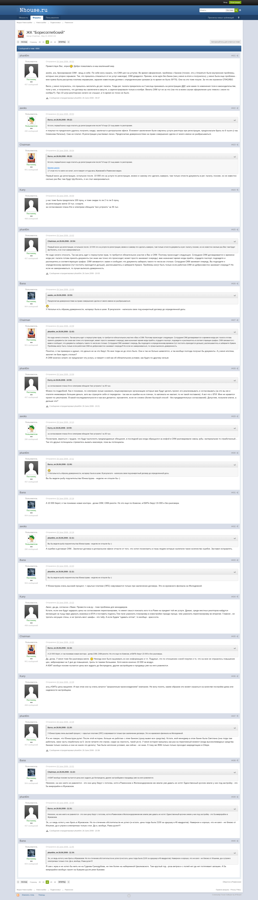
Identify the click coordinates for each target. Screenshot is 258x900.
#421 (233, 56)
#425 (233, 230)
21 (43, 42)
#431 (233, 493)
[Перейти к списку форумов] (43, 10)
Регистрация (235, 2)
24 (55, 42)
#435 (233, 636)
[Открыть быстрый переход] (238, 18)
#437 (233, 716)
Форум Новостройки (24, 890)
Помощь (42, 895)
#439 (233, 797)
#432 (233, 526)
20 (40, 42)
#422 (233, 108)
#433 (233, 560)
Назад (24, 42)
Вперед (62, 42)
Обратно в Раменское (232, 882)
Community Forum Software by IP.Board (226, 895)
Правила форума (222, 890)
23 (51, 42)
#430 (233, 453)
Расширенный (240, 10)
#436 (233, 676)
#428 (233, 368)
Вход (225, 2)
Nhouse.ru (23, 18)
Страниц (33, 42)
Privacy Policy (236, 890)
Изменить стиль (28, 895)
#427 (233, 320)
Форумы (37, 18)
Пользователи (52, 18)
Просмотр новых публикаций (221, 18)
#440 (233, 841)
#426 (233, 284)
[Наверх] (129, 895)
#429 (233, 416)
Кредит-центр (53, 168)
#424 (233, 190)
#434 (233, 597)
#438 (233, 760)
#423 (233, 145)
